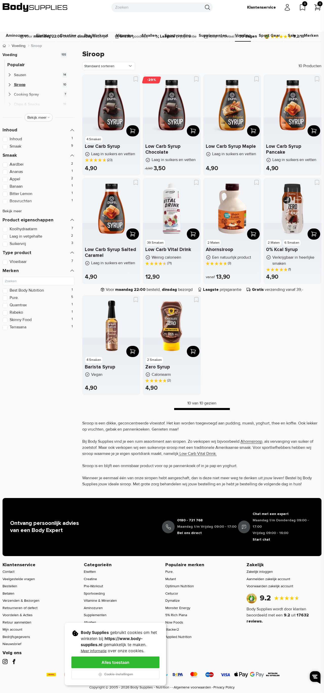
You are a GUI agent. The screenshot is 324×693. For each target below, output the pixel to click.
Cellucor (171, 593)
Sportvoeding (178, 35)
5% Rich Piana (176, 615)
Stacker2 (172, 629)
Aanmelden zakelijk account (268, 579)
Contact (8, 572)
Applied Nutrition (178, 637)
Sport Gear (269, 35)
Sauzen (20, 75)
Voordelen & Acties (18, 615)
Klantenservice (261, 7)
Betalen (8, 593)
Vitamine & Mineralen (100, 600)
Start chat (261, 539)
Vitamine (124, 35)
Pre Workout (96, 35)
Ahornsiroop (251, 441)
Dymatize (172, 600)
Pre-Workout (93, 586)
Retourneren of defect (20, 608)
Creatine (68, 35)
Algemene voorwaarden (192, 687)
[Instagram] (5, 661)
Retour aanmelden (17, 622)
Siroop (20, 84)
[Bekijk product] (132, 130)
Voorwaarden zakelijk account (270, 586)
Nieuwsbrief (12, 644)
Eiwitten (44, 35)
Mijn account (12, 629)
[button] (39, 130)
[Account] (287, 7)
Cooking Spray (26, 94)
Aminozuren (17, 35)
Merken (311, 35)
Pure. (169, 572)
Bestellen (10, 586)
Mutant (170, 579)
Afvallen (149, 35)
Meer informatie (94, 651)
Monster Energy (177, 608)
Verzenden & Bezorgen (21, 600)
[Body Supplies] (35, 7)
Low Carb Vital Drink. (197, 453)
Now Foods (174, 622)
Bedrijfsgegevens (16, 637)
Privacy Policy (224, 687)
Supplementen (213, 35)
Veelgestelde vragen (19, 579)
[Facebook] (13, 661)
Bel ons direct (189, 533)
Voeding (243, 35)
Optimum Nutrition (179, 586)
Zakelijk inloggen (260, 572)
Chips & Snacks (27, 104)
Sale (292, 35)
